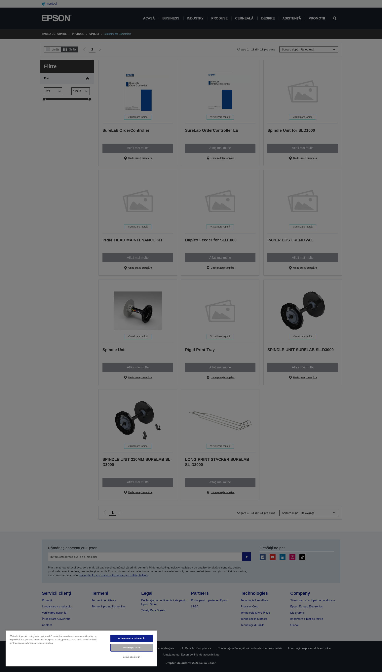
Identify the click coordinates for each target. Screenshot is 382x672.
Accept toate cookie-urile (131, 638)
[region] (81, 648)
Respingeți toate (131, 647)
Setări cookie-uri (131, 657)
